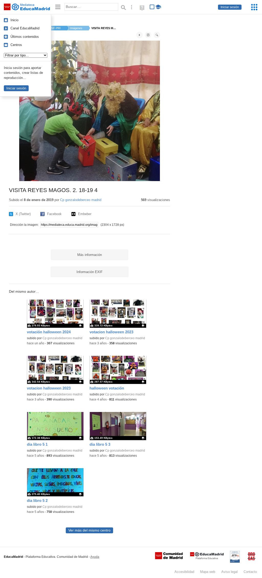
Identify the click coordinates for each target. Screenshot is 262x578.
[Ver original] (157, 35)
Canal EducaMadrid (24, 28)
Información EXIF (90, 272)
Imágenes (76, 28)
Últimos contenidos (24, 37)
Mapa (207, 572)
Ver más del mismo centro (89, 530)
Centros (16, 45)
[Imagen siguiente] (139, 35)
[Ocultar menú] (58, 7)
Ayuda (94, 557)
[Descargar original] (148, 35)
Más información (89, 255)
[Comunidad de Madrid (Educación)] (169, 558)
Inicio (14, 20)
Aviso (229, 572)
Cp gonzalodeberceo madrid (80, 200)
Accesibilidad (184, 572)
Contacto (250, 572)
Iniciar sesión (230, 7)
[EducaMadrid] (207, 558)
